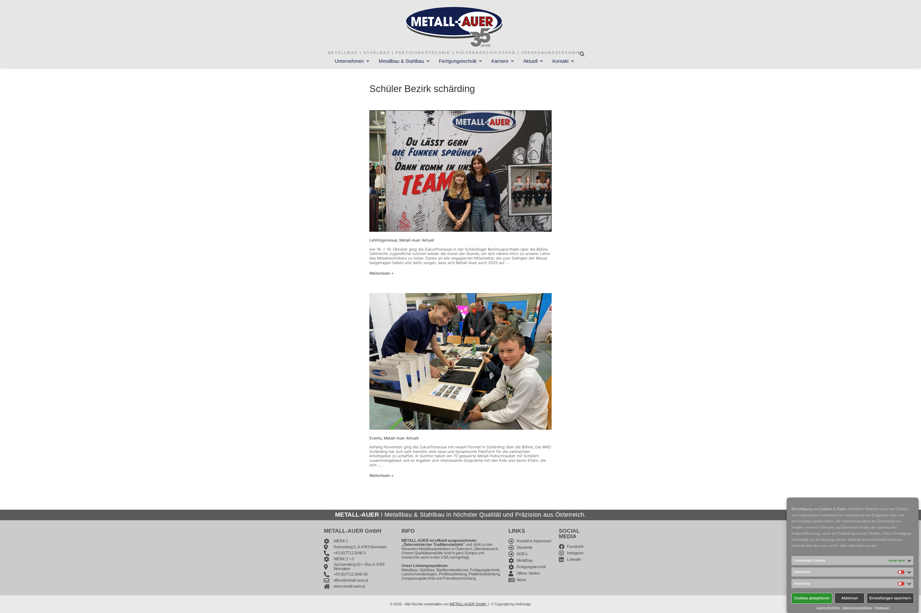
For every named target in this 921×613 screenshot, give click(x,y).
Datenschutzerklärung (857, 607)
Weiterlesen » (381, 273)
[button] (582, 54)
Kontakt (560, 61)
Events (375, 438)
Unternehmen (349, 61)
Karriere (499, 61)
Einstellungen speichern (890, 598)
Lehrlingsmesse (383, 240)
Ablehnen (849, 598)
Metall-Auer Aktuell (416, 240)
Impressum (882, 607)
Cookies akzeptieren (812, 598)
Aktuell (530, 61)
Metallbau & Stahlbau (401, 61)
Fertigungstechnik (458, 61)
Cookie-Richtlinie (828, 607)
